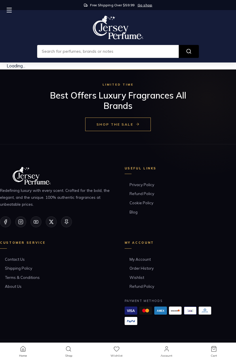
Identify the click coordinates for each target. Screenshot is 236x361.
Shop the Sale (114, 124)
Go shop (145, 5)
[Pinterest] (66, 221)
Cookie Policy (141, 203)
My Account (140, 259)
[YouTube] (36, 221)
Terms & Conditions (22, 277)
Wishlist (137, 277)
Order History (142, 268)
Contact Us (15, 259)
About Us (13, 286)
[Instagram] (20, 221)
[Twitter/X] (51, 221)
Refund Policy (142, 193)
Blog (134, 212)
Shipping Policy (18, 268)
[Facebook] (5, 221)
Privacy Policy (142, 184)
